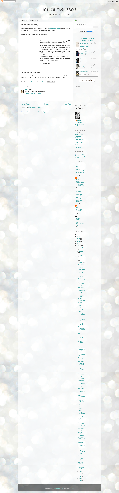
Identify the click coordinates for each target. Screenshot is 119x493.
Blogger (73, 488)
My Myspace (78, 137)
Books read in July (81, 468)
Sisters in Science (84, 52)
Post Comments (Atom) (34, 107)
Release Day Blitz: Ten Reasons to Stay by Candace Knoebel (80, 198)
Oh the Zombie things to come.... (81, 294)
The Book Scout (78, 180)
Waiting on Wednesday (81, 354)
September (81, 259)
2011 (78, 241)
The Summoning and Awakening (81, 336)
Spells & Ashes (83, 71)
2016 (78, 234)
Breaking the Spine (54, 28)
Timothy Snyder (84, 48)
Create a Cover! (80, 275)
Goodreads (78, 147)
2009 (78, 245)
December (81, 247)
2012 (78, 239)
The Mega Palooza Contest (81, 363)
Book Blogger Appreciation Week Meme (81, 413)
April (79, 478)
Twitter (77, 146)
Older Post (67, 104)
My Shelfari (78, 136)
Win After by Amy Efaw (81, 429)
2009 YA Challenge (81, 299)
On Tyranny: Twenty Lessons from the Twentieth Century (85, 45)
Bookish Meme (80, 308)
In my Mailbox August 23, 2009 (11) (81, 348)
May (79, 476)
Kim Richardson (84, 73)
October (80, 255)
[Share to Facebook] (53, 82)
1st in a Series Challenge (81, 343)
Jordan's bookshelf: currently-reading (86, 40)
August (80, 262)
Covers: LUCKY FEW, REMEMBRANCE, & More (80, 223)
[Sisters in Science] (78, 55)
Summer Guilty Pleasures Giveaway (81, 444)
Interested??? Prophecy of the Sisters (81, 383)
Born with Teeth (83, 65)
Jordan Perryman (79, 121)
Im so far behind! (81, 419)
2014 (78, 236)
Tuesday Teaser (80, 358)
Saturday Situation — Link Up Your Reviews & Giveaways (80, 171)
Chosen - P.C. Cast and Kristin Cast (81, 451)
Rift (80, 58)
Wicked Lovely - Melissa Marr (81, 369)
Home (46, 104)
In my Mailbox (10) (81, 375)
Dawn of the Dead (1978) (81, 271)
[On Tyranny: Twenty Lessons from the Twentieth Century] (78, 46)
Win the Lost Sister (81, 407)
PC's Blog (78, 207)
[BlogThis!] (49, 82)
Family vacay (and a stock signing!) (79, 210)
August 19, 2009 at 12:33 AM (33, 93)
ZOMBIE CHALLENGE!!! (81, 304)
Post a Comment (27, 97)
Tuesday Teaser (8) (81, 323)
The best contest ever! (80, 463)
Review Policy (79, 134)
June (80, 473)
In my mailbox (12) (81, 284)
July (79, 471)
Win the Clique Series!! (81, 434)
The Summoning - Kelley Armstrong (81, 329)
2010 (78, 243)
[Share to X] (51, 82)
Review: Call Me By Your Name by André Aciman (80, 184)
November (81, 251)
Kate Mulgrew (83, 66)
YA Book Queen (78, 219)
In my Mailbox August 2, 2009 (81, 458)
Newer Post (25, 104)
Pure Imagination (79, 167)
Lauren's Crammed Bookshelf (79, 193)
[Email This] (48, 82)
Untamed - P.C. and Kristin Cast (81, 402)
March (80, 480)
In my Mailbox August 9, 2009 (81, 424)
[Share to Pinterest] (54, 82)
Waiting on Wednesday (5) (81, 319)
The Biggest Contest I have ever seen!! (81, 391)
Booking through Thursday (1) (81, 313)
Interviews (81, 378)
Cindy (26, 89)
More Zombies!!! (81, 279)
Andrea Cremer (84, 59)
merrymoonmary (58, 488)
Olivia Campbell (84, 53)
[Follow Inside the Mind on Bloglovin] (86, 32)
